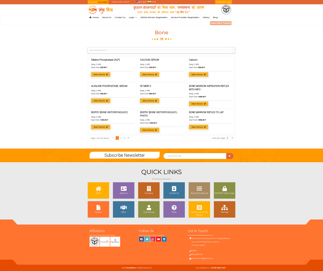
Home (95, 17)
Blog (215, 17)
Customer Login (223, 2)
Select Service (100, 74)
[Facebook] (141, 239)
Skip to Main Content (120, 2)
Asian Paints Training (221, 23)
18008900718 (197, 254)
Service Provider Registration (185, 17)
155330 (194, 251)
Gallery (206, 17)
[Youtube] (158, 239)
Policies (98, 212)
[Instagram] (152, 239)
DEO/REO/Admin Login (224, 193)
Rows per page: (218, 138)
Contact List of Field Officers (199, 213)
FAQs (174, 212)
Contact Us (120, 17)
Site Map (224, 212)
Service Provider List (199, 193)
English (144, 2)
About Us (106, 17)
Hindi (153, 2)
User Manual (148, 212)
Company (149, 193)
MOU (123, 212)
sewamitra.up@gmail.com (202, 258)
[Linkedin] (164, 239)
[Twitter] (147, 239)
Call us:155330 (103, 2)
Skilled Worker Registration (154, 17)
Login (132, 17)
